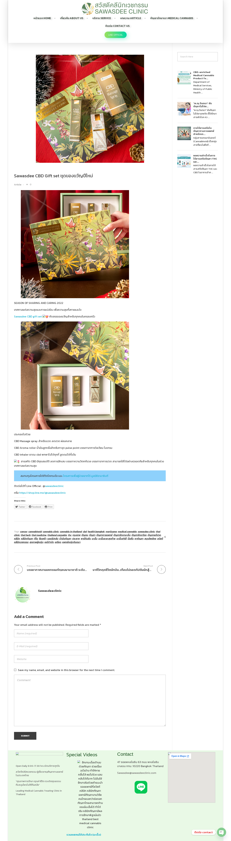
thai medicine (39, 535)
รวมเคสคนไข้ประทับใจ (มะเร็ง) (83, 835)
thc (70, 535)
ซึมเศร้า (42, 538)
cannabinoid (35, 531)
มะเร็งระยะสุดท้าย (107, 538)
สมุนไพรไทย (150, 538)
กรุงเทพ (76, 535)
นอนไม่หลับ (52, 538)
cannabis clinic (51, 531)
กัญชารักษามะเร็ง (122, 535)
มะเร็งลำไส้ (122, 538)
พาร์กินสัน (86, 538)
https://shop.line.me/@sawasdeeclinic (42, 493)
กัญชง (85, 535)
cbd (85, 531)
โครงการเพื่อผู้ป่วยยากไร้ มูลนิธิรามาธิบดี (85, 476)
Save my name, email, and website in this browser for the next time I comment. (66, 670)
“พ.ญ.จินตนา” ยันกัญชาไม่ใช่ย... (202, 105)
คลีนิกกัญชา (27, 538)
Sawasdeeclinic (50, 590)
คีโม (36, 538)
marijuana (111, 531)
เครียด (58, 542)
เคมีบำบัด (49, 542)
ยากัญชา (139, 538)
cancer (23, 531)
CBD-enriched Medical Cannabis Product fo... (203, 75)
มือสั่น (131, 538)
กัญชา (92, 535)
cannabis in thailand (71, 531)
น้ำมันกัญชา (65, 538)
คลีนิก (17, 538)
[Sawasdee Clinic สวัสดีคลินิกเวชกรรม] (114, 8)
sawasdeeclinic (54, 486)
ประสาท (76, 538)
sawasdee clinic (146, 531)
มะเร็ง (94, 538)
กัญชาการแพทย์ (104, 535)
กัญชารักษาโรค (139, 535)
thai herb (26, 535)
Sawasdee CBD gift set (28, 316)
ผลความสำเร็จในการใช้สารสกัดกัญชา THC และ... (205, 158)
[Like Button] (27, 185)
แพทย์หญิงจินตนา (71, 542)
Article (17, 184)
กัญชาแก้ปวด (154, 535)
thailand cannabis (57, 535)
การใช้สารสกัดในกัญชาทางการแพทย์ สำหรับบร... (203, 131)
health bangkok (96, 531)
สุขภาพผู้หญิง (36, 542)
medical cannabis (127, 531)
